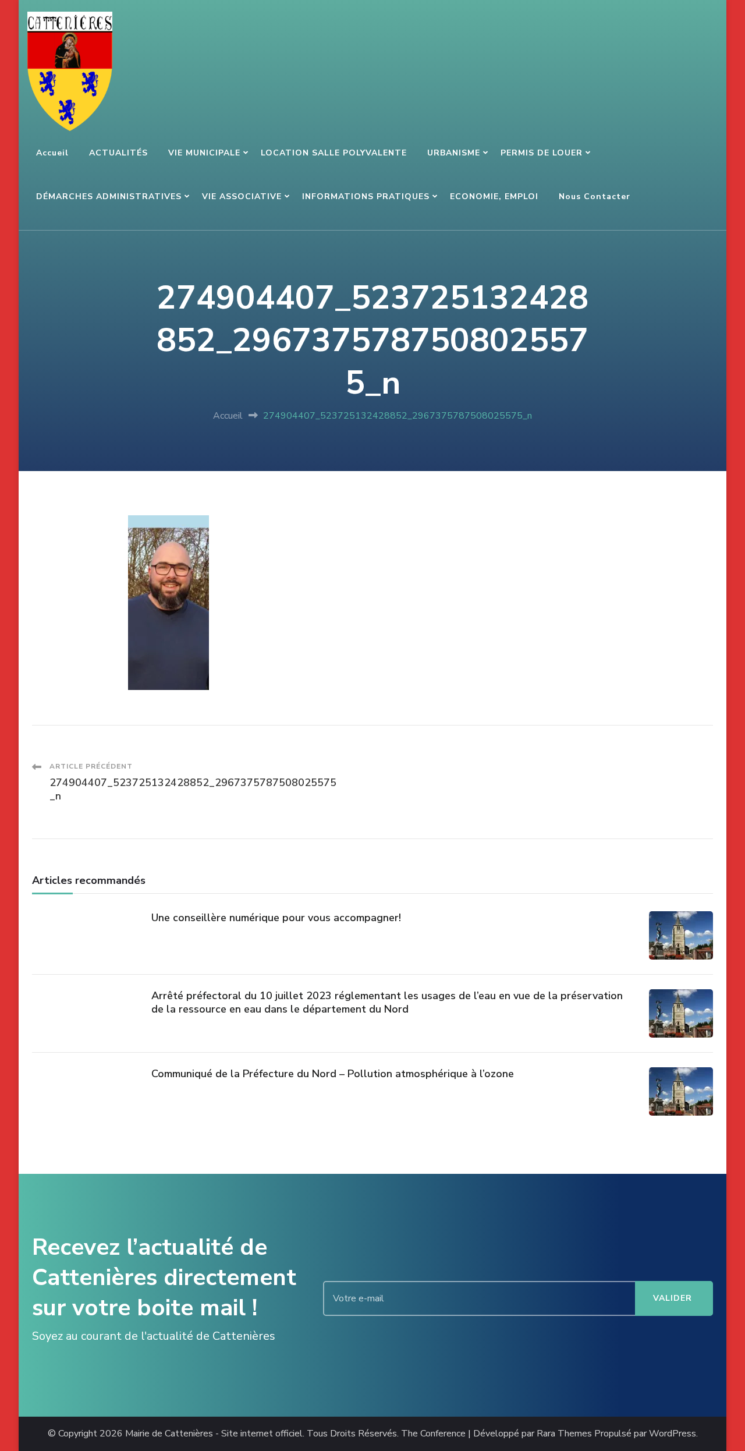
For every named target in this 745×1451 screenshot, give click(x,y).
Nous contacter (594, 196)
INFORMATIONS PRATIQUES (366, 196)
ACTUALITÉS (118, 152)
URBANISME (453, 152)
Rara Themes (564, 1433)
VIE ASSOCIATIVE (242, 196)
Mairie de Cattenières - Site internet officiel (214, 1433)
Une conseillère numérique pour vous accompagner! (276, 918)
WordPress (672, 1433)
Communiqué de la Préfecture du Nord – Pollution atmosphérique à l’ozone (332, 1074)
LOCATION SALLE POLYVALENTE (334, 152)
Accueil (52, 152)
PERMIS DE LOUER (542, 152)
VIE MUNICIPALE (204, 152)
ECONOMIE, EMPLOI (494, 196)
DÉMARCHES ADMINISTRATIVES (109, 196)
